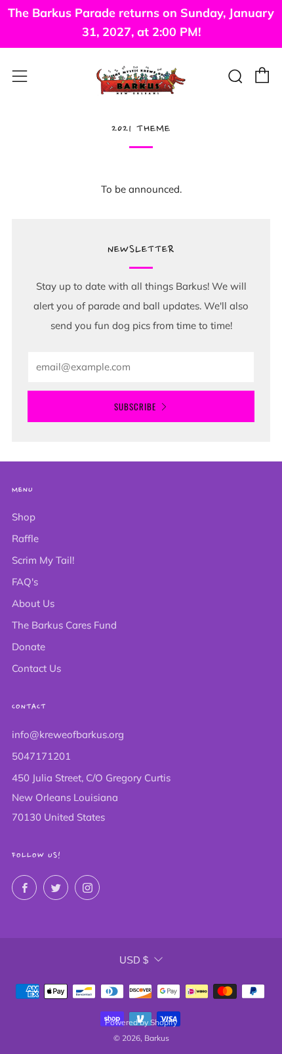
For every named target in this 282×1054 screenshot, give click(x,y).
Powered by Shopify (141, 1022)
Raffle (25, 538)
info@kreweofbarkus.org (68, 734)
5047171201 (41, 756)
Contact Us (36, 668)
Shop (23, 517)
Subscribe (135, 406)
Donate (28, 646)
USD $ (133, 960)
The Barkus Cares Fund (64, 625)
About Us (33, 603)
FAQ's (25, 582)
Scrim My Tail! (43, 560)
